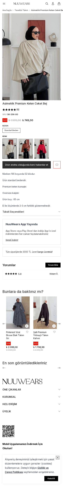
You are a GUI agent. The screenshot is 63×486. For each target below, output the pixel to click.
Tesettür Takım (21, 10)
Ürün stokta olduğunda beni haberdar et (26, 164)
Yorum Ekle (53, 265)
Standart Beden (11, 130)
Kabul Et (51, 478)
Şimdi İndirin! (12, 240)
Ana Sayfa (6, 10)
